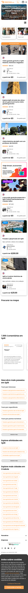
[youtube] (8, 548)
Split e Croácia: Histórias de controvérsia (12, 277)
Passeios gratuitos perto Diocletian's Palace (15, 422)
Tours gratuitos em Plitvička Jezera (13, 522)
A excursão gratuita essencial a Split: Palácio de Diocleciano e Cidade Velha (13, 199)
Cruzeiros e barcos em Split (10, 448)
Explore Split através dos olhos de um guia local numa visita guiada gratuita (13, 102)
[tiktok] (15, 548)
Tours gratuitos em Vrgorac (11, 529)
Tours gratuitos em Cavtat (10, 499)
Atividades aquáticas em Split (11, 455)
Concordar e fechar (14, 587)
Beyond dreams (11, 246)
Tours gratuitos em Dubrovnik (11, 473)
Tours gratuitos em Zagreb (10, 477)
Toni (8, 111)
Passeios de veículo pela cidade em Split (14, 451)
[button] (8, 33)
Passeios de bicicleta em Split (11, 414)
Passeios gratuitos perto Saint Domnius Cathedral (15, 426)
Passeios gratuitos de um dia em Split (13, 410)
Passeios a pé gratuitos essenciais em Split (15, 390)
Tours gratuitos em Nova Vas (11, 518)
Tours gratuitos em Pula (9, 484)
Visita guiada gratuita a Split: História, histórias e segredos (13, 61)
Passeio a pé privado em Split (13, 239)
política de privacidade (12, 573)
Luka (8, 70)
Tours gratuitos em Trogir (10, 488)
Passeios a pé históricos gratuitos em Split (15, 394)
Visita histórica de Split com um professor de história (13, 142)
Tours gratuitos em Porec (10, 495)
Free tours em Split (11, 6)
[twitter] (11, 548)
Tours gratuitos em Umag (10, 514)
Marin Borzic (10, 285)
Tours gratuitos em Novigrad (11, 507)
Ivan (8, 150)
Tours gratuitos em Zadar (10, 480)
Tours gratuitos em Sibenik (10, 492)
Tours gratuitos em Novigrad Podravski (14, 525)
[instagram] (2, 548)
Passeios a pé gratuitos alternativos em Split (15, 398)
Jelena (8, 208)
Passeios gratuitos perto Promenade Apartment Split (15, 429)
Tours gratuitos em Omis (10, 510)
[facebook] (5, 548)
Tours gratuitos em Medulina (11, 503)
